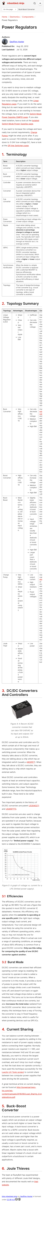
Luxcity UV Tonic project (13, 1072)
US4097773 (11, 809)
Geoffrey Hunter (17, 41)
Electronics (15, 17)
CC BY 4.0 (11, 1200)
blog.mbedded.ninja (9, 1196)
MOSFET (31, 762)
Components (28, 17)
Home (4, 17)
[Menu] (40, 3)
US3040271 (34, 805)
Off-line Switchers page (18, 145)
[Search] (34, 3)
